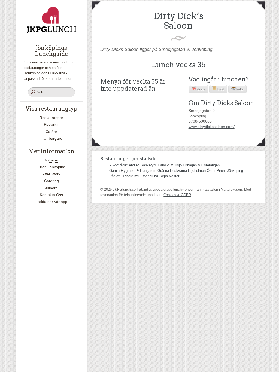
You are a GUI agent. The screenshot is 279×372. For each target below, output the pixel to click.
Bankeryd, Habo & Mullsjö (161, 165)
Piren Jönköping (51, 167)
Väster (174, 176)
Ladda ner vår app (51, 201)
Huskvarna (178, 171)
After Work (51, 174)
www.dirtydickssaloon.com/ (212, 126)
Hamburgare (51, 138)
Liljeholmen (197, 171)
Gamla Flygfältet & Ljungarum (132, 171)
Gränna (163, 171)
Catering (51, 181)
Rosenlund (149, 176)
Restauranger (51, 117)
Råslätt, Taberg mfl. (124, 176)
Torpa (163, 176)
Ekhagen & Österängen (201, 165)
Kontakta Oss (51, 195)
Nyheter (51, 160)
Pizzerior (51, 124)
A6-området (118, 165)
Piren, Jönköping (230, 171)
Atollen (134, 165)
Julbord (51, 188)
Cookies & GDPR (177, 195)
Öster (211, 171)
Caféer (51, 131)
